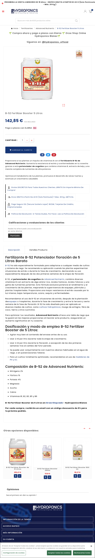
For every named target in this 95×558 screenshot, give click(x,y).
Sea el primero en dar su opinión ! (21, 495)
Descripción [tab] (14, 250)
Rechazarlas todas (82, 553)
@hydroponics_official (55, 41)
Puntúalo (15, 235)
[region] (47, 550)
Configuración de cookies (14, 553)
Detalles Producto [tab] (39, 250)
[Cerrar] (91, 546)
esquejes (12, 301)
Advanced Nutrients (54, 279)
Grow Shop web (54, 402)
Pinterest (54, 154)
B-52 (7, 265)
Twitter (48, 154)
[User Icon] (85, 11)
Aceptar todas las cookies (59, 553)
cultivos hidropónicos (50, 307)
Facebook (42, 154)
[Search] (76, 20)
